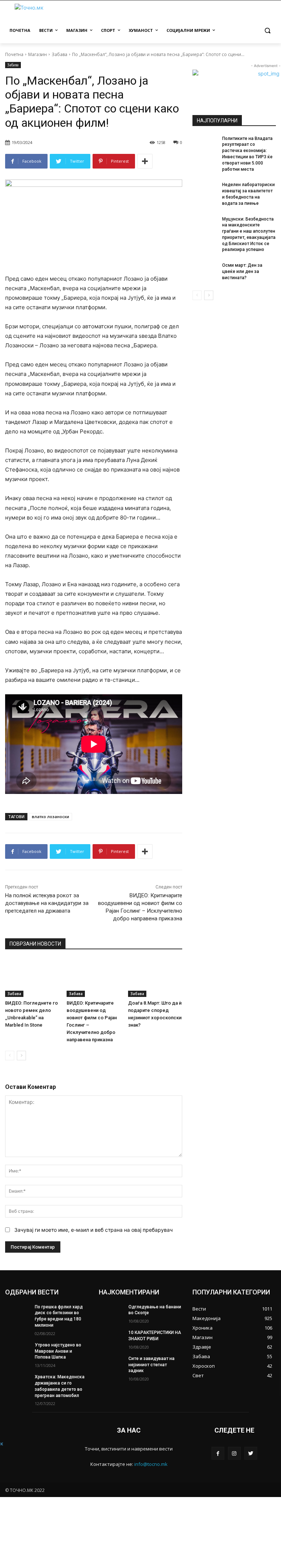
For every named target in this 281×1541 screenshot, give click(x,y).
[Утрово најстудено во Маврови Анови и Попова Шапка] (17, 1351)
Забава (59, 54)
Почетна (14, 54)
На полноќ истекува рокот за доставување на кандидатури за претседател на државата (47, 903)
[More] (145, 161)
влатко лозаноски (50, 816)
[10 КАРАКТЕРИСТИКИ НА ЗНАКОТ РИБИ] (111, 1338)
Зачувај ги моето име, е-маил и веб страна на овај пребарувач (93, 1230)
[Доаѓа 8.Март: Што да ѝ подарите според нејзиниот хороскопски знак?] (155, 978)
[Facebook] (217, 1453)
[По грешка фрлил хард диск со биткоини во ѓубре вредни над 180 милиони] (17, 1313)
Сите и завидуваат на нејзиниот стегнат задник (151, 1365)
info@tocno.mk (151, 1464)
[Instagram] (234, 1453)
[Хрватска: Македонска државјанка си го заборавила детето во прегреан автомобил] (17, 1383)
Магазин (37, 54)
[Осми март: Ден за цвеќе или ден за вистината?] (204, 271)
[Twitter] (250, 1453)
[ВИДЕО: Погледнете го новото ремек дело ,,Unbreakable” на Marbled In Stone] (32, 978)
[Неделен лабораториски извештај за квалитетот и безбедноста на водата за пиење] (204, 190)
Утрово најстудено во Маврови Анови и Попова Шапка (58, 1351)
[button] (267, 30)
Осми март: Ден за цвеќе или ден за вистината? (242, 271)
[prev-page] (9, 1055)
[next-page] (21, 1055)
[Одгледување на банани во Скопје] (111, 1313)
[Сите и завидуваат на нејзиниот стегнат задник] (111, 1364)
